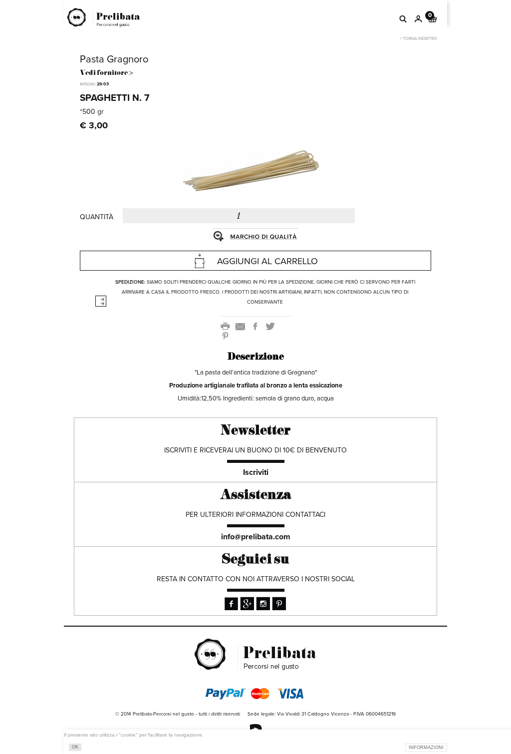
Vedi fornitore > (106, 73)
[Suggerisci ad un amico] (242, 326)
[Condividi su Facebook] (257, 326)
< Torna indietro (418, 38)
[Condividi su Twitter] (270, 326)
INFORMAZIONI (426, 747)
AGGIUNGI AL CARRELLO (267, 261)
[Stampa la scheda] (227, 326)
